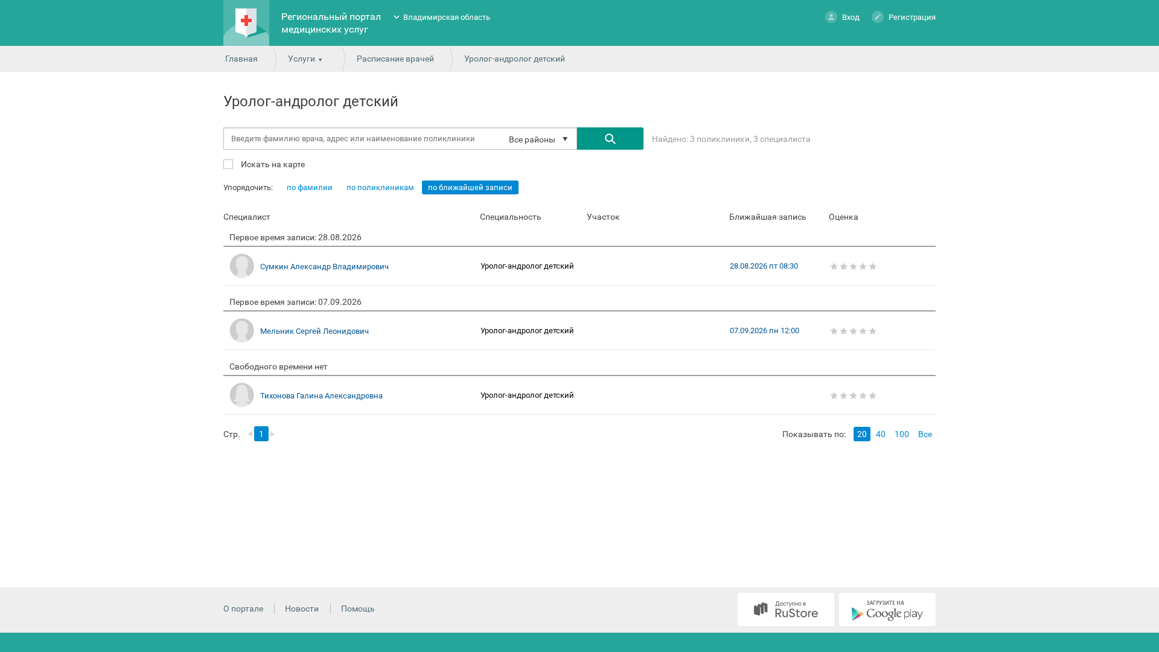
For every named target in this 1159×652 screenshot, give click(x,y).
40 (881, 434)
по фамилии (310, 187)
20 (862, 434)
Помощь (358, 608)
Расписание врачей (395, 58)
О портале (243, 608)
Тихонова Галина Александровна (321, 395)
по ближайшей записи (470, 187)
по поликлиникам (380, 187)
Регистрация (912, 17)
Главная (241, 58)
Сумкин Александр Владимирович (324, 266)
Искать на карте (272, 163)
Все (925, 434)
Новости (302, 608)
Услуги (301, 58)
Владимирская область (446, 17)
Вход (851, 17)
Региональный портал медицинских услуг (331, 23)
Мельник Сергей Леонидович (314, 331)
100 (902, 434)
